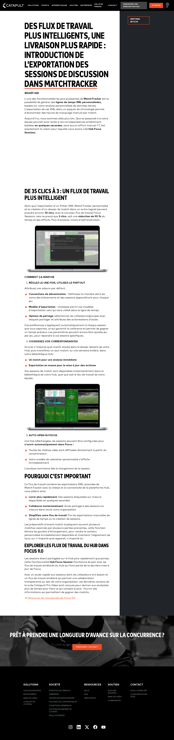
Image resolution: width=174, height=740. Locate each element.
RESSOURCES (92, 684)
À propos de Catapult (59, 691)
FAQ (86, 694)
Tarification (90, 698)
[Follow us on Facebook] (95, 727)
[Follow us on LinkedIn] (79, 727)
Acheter (156, 5)
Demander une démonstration (131, 5)
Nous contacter (138, 691)
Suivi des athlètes (32, 691)
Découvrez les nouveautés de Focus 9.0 (51, 598)
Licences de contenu (29, 703)
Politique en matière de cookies (60, 710)
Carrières (54, 694)
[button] (87, 647)
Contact (112, 5)
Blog (86, 691)
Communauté (114, 700)
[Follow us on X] (87, 727)
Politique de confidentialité (63, 702)
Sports (45, 5)
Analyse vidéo (30, 698)
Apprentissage (59, 5)
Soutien (74, 5)
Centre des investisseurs (61, 698)
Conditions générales (60, 706)
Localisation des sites (138, 695)
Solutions (33, 5)
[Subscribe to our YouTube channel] (103, 727)
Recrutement (29, 694)
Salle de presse (98, 5)
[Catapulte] (13, 5)
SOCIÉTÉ (54, 684)
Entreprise (86, 5)
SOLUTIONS (30, 684)
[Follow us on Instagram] (71, 727)
